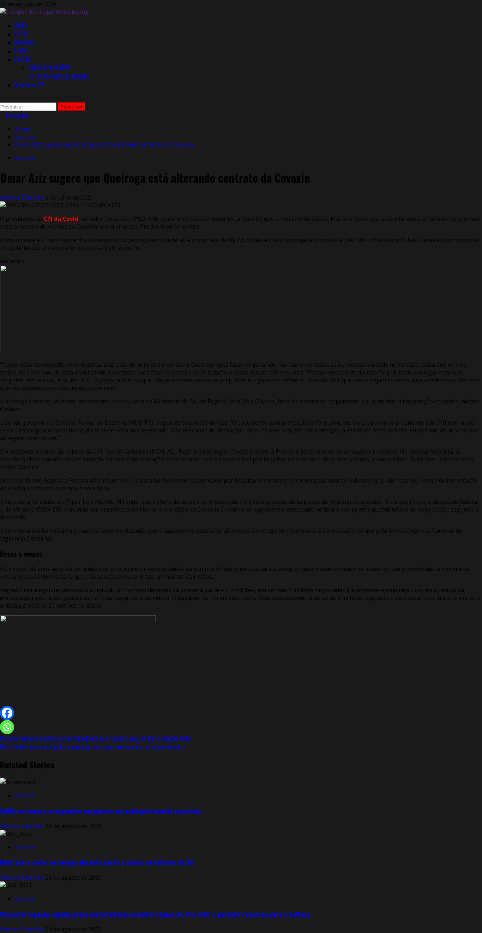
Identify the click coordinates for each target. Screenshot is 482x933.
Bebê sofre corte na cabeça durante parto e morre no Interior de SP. (97, 862)
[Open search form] (2, 98)
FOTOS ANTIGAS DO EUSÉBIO (59, 76)
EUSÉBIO (23, 59)
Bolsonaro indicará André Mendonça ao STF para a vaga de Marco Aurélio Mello (95, 738)
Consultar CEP (29, 85)
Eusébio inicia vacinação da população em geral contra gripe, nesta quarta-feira (92, 747)
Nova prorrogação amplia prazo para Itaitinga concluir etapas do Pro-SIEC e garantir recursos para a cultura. (156, 914)
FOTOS (21, 34)
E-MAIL (21, 51)
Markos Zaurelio (23, 197)
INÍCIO (21, 25)
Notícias (25, 158)
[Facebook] (7, 713)
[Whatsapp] (7, 727)
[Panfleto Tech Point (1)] (44, 351)
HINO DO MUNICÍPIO (50, 68)
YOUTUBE (24, 42)
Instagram (16, 115)
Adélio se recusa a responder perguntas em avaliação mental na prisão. (101, 810)
